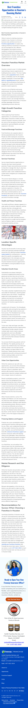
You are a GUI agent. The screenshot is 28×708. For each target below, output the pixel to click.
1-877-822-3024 (16, 548)
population (13, 75)
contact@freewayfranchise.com (14, 642)
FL (7, 691)
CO (5, 691)
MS (9, 691)
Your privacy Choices (8, 703)
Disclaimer (12, 700)
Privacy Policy (20, 700)
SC (14, 691)
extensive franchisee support (15, 432)
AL (2, 691)
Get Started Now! (15, 599)
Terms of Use (5, 700)
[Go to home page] (10, 2)
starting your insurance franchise (11, 544)
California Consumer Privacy (10, 701)
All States (21, 691)
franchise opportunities (8, 44)
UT (17, 691)
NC (12, 691)
